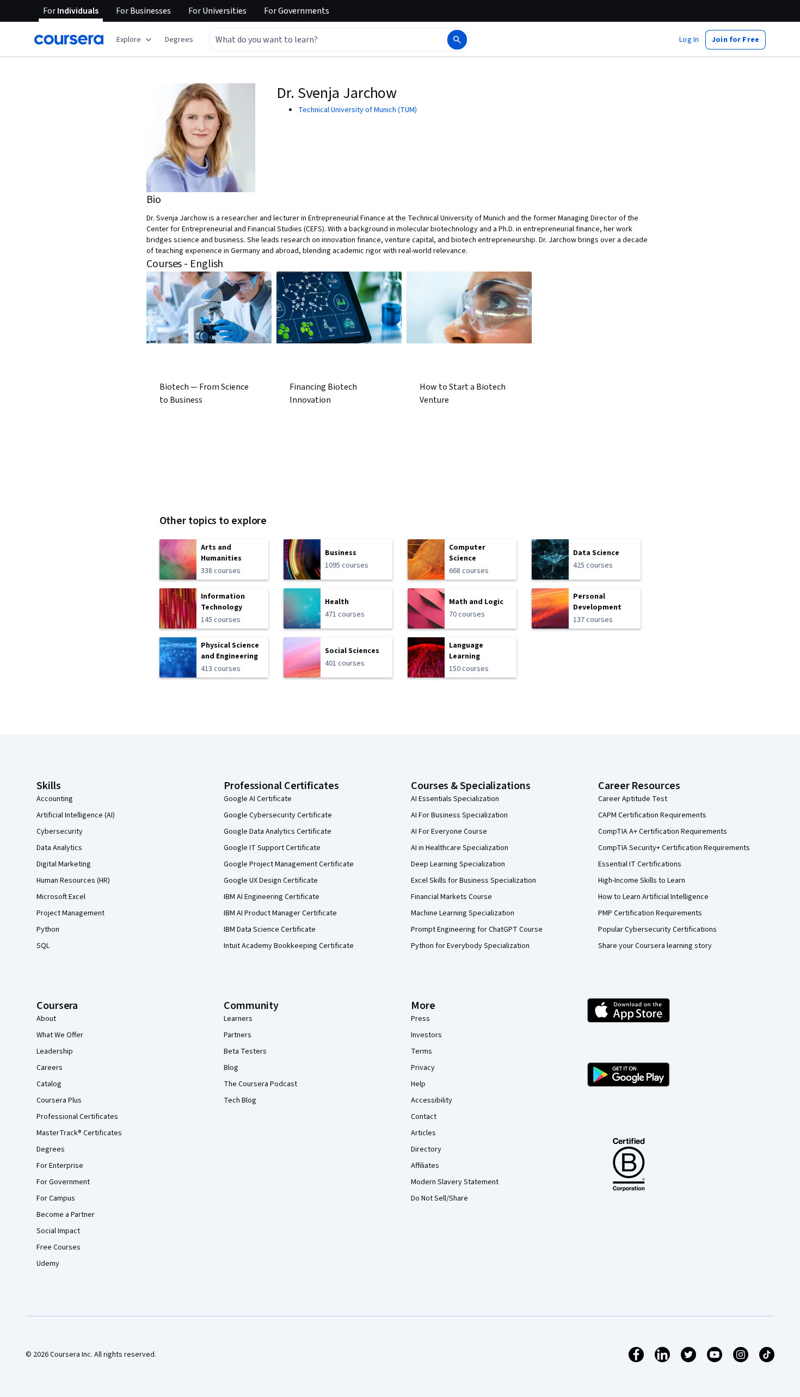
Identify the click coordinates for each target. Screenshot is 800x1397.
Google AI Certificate (258, 798)
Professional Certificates (77, 1116)
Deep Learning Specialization (458, 864)
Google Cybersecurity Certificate (278, 815)
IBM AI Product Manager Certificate (280, 913)
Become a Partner (65, 1214)
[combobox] (316, 40)
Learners (238, 1018)
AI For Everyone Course (449, 831)
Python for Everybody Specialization (470, 945)
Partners (237, 1035)
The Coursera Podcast (260, 1084)
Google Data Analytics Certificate (277, 831)
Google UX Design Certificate (271, 880)
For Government (63, 1182)
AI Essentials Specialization (455, 798)
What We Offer (59, 1035)
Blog (231, 1067)
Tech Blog (240, 1100)
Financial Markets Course (451, 896)
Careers (49, 1067)
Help (418, 1084)
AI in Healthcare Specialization (459, 847)
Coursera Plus (59, 1100)
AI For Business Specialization (459, 815)
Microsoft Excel (60, 896)
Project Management (70, 913)
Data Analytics (59, 847)
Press (420, 1018)
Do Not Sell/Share (439, 1198)
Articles (423, 1133)
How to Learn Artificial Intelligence (653, 896)
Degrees (50, 1149)
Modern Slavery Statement (455, 1182)
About (46, 1018)
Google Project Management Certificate (289, 864)
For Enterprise (59, 1165)
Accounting (54, 798)
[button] (179, 40)
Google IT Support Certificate (272, 847)
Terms (421, 1051)
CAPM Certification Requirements (652, 815)
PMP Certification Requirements (650, 913)
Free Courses (58, 1247)
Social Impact (58, 1231)
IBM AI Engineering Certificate (271, 896)
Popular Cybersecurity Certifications (657, 929)
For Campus (55, 1198)
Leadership (54, 1051)
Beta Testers (245, 1051)
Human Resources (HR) (73, 880)
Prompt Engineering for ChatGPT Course (477, 929)
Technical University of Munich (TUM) (357, 109)
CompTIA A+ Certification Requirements (662, 831)
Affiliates (425, 1165)
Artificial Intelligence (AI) (75, 815)
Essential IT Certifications (639, 864)
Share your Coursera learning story (655, 945)
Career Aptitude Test (632, 798)
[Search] (457, 40)
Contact (423, 1116)
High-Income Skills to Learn (641, 880)
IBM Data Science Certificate (270, 929)
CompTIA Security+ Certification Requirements (674, 847)
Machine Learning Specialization (462, 913)
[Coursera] (68, 39)
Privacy (423, 1067)
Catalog (48, 1084)
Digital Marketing (63, 864)
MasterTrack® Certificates (79, 1133)
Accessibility (431, 1100)
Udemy (47, 1263)
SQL (43, 945)
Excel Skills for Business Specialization (473, 880)
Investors (426, 1035)
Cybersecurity (59, 831)
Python (47, 929)
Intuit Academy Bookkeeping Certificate (289, 945)
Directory (426, 1149)
